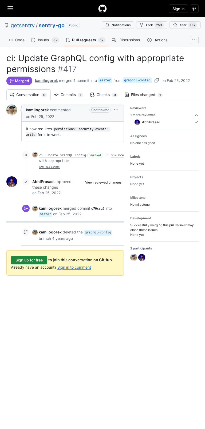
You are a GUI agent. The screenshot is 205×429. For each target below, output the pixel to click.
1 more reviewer (142, 115)
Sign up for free (29, 260)
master (105, 80)
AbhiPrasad (43, 181)
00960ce (117, 155)
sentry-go (52, 25)
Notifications (121, 25)
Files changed (148, 94)
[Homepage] (102, 8)
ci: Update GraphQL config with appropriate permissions (62, 160)
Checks (109, 94)
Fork (154, 25)
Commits (74, 94)
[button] (116, 110)
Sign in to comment (74, 267)
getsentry (23, 25)
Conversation (33, 94)
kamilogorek (46, 80)
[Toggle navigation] (10, 8)
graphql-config (137, 80)
